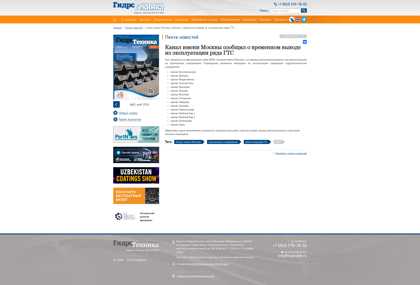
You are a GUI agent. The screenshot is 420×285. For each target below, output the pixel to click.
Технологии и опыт (204, 19)
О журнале (129, 19)
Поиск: (264, 10)
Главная (117, 27)
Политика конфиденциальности (195, 276)
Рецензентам (163, 19)
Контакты (280, 19)
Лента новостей (134, 27)
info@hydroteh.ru (292, 255)
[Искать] (304, 10)
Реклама (265, 19)
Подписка (181, 19)
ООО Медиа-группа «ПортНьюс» (210, 264)
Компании (249, 19)
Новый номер (128, 113)
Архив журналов (130, 119)
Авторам (145, 19)
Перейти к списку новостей (291, 153)
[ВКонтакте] (305, 42)
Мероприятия (230, 19)
